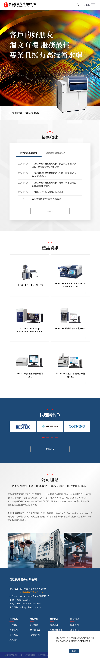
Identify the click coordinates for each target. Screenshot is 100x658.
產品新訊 (54, 625)
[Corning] (50, 426)
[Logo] (20, 5)
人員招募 (14, 639)
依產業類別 (35, 634)
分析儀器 (34, 625)
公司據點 (14, 634)
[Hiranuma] (23, 426)
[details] (29, 275)
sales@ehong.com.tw (30, 607)
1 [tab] (96, 62)
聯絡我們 (74, 625)
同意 (74, 650)
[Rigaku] (76, 426)
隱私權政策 (85, 641)
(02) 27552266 (23, 599)
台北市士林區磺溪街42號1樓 (33, 588)
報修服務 (74, 630)
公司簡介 (14, 625)
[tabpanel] (50, 65)
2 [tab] (96, 66)
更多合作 (50, 449)
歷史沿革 (14, 630)
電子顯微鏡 (35, 630)
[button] (77, 5)
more (50, 210)
